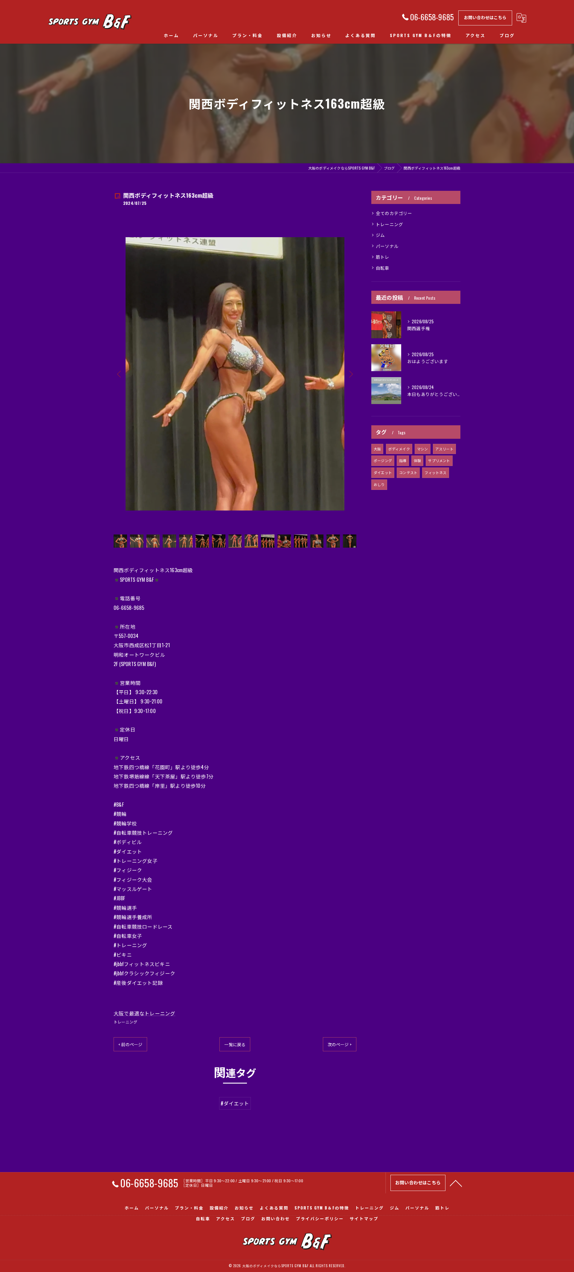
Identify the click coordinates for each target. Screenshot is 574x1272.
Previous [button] (120, 374)
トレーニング (125, 1022)
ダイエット (383, 472)
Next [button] (350, 374)
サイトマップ (364, 1218)
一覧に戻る (234, 1044)
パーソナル (387, 246)
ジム (380, 235)
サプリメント (439, 460)
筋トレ (383, 257)
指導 (402, 460)
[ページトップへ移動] (456, 1183)
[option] (235, 373)
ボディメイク (399, 448)
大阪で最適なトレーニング (144, 1013)
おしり (379, 484)
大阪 (377, 448)
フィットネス (435, 472)
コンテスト (408, 472)
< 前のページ (130, 1044)
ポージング (383, 460)
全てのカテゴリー (394, 213)
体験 (417, 460)
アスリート (444, 448)
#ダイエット (235, 1103)
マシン (422, 448)
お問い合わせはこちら (485, 17)
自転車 (383, 268)
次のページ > (340, 1044)
